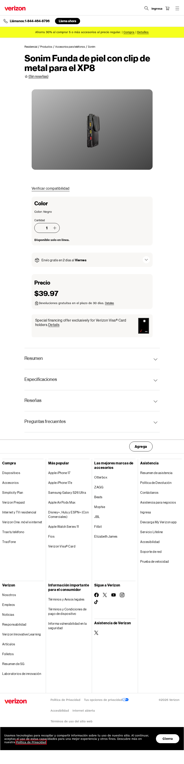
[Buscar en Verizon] (146, 8)
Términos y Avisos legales (66, 599)
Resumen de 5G (13, 664)
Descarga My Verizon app (158, 522)
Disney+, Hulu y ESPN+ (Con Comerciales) (68, 514)
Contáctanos (149, 492)
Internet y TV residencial (19, 512)
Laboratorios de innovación (21, 674)
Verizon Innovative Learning (21, 634)
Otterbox (100, 477)
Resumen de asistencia (156, 473)
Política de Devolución (155, 483)
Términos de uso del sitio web (71, 721)
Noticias (8, 614)
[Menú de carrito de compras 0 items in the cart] (167, 8)
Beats (98, 497)
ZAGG (98, 487)
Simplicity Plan (12, 492)
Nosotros (9, 595)
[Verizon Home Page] (15, 8)
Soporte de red (151, 552)
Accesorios (10, 483)
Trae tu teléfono (13, 532)
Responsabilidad (14, 624)
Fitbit (98, 526)
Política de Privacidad (65, 700)
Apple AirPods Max (62, 502)
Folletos (8, 654)
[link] (32, 47)
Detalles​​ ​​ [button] (143, 32)
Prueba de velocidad (154, 561)
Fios (51, 536)
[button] (54, 228)
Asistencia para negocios (158, 502)
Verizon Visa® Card (61, 546)
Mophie (99, 507)
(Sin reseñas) (38, 76)
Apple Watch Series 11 (63, 526)
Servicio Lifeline (151, 532)
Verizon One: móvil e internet (22, 522)
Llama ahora (67, 21)
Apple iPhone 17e (60, 483)
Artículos (8, 644)
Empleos (8, 605)
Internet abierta (83, 710)
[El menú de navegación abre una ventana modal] (177, 8)
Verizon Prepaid (13, 502)
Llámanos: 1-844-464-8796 (30, 21)
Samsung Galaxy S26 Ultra (67, 492)
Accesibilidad (150, 542)
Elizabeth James (106, 536)
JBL (97, 517)
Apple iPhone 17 (59, 473)
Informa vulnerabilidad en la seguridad (67, 626)
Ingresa (145, 512)
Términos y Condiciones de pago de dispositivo (67, 611)
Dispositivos (11, 473)
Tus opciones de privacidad (103, 700)
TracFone (9, 542)
